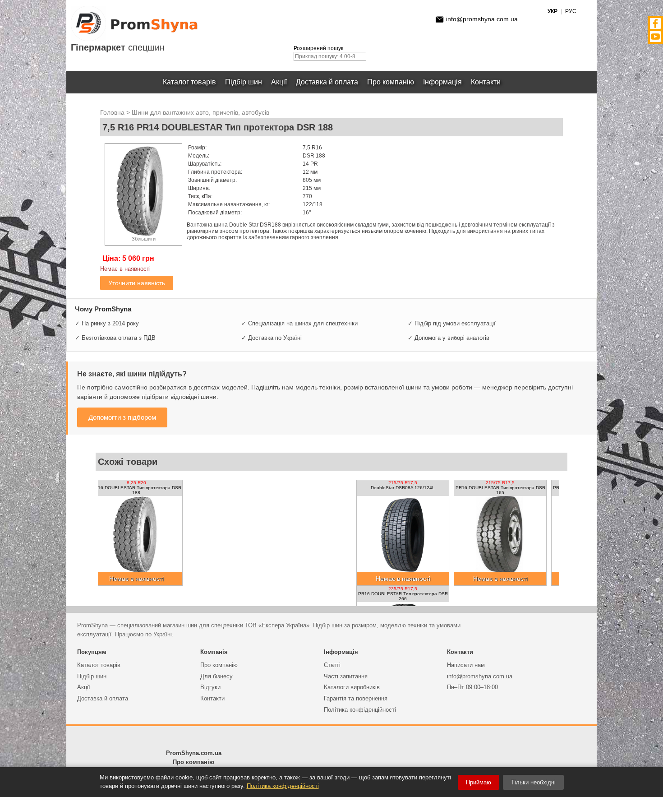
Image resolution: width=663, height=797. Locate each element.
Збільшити (144, 238)
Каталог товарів (189, 82)
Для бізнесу (216, 676)
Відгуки (210, 687)
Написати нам (466, 665)
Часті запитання (346, 676)
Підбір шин (243, 82)
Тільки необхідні (533, 782)
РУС (570, 11)
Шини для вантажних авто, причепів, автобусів (200, 112)
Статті (332, 665)
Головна (112, 112)
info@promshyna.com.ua (482, 19)
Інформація (442, 82)
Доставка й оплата (327, 82)
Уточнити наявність (136, 283)
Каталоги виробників (352, 687)
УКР (552, 11)
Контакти (485, 82)
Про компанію (391, 82)
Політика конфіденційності (360, 709)
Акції (278, 82)
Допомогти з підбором (122, 417)
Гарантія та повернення (355, 698)
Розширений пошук (318, 48)
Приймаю (478, 782)
